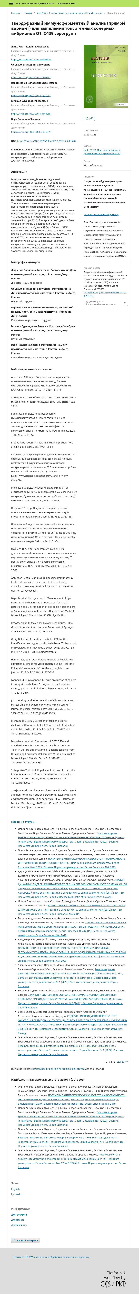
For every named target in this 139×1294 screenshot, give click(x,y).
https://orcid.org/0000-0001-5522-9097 (31, 95)
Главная (15, 12)
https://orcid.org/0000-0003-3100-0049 (31, 131)
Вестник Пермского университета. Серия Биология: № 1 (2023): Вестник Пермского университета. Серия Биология (68, 982)
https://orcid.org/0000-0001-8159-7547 (31, 77)
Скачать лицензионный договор (101, 214)
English (15, 1189)
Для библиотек (19, 1224)
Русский (15, 1194)
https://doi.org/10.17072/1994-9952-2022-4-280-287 (46, 141)
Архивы (28, 12)
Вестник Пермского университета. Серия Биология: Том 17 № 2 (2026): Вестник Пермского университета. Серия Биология (72, 1163)
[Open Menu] (11, 3)
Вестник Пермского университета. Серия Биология (45, 3)
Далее (120, 1061)
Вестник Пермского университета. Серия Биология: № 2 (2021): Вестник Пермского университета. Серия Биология (70, 1003)
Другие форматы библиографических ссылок (101, 302)
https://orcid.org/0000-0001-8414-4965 (31, 113)
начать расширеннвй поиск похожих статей (58, 1068)
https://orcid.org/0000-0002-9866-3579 (31, 59)
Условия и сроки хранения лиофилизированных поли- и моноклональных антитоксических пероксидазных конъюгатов (71, 837)
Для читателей (19, 1214)
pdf (90, 118)
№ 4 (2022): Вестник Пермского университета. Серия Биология (69, 12)
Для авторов (17, 1219)
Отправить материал (26, 1240)
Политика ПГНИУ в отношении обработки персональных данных (51, 1257)
